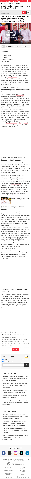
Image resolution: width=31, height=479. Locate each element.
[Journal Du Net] (22, 468)
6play (13, 172)
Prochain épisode (6, 55)
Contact (14, 458)
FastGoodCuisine (11, 123)
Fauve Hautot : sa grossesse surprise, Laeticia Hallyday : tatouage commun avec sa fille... (15, 391)
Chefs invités (5, 61)
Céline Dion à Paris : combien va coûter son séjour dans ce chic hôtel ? (14, 396)
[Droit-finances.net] (22, 471)
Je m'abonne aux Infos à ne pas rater (16, 46)
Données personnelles (7, 459)
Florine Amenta (5, 12)
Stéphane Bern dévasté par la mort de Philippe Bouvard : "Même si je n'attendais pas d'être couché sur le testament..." (15, 378)
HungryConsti (23, 123)
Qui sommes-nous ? (7, 458)
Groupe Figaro (14, 460)
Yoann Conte (20, 95)
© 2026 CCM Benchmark (23, 460)
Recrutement (25, 458)
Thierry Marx (19, 296)
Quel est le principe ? (7, 59)
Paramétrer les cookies (18, 459)
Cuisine (5, 359)
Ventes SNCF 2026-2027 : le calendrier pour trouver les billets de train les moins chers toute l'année (14, 385)
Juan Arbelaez (12, 77)
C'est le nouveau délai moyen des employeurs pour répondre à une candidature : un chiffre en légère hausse (15, 437)
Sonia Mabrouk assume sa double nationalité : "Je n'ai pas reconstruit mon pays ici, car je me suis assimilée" (15, 402)
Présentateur (5, 57)
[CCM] (8, 468)
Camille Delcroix (16, 184)
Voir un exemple (25, 359)
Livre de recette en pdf (9, 347)
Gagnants (4, 53)
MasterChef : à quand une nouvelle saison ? (15, 339)
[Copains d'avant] (8, 474)
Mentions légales (6, 460)
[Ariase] (8, 477)
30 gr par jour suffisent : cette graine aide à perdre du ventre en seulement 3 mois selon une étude (14, 430)
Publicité (19, 458)
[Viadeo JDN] (22, 474)
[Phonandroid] (22, 477)
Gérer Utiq (26, 459)
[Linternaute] (8, 471)
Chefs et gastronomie (14, 3)
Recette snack (6, 337)
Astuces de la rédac (8, 361)
